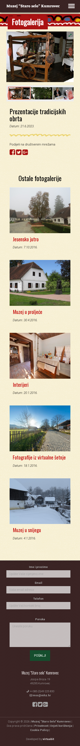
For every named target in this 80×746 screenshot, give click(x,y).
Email (38, 582)
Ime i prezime (38, 567)
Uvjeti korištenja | (61, 725)
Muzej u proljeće (27, 311)
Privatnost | (42, 725)
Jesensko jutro (26, 239)
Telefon (38, 598)
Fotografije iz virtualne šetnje (39, 457)
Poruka (40, 619)
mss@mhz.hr (42, 695)
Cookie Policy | (40, 730)
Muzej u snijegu (27, 530)
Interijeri (21, 384)
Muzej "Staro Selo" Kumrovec (51, 721)
